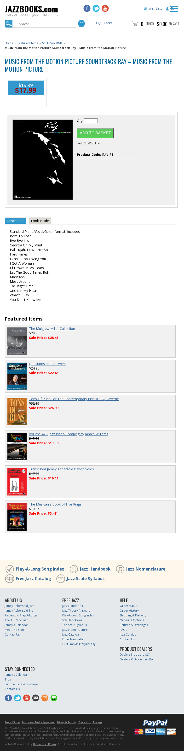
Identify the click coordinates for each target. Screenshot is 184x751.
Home (9, 43)
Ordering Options (132, 620)
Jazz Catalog (70, 634)
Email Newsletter (73, 639)
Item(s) (149, 23)
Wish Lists (155, 8)
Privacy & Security (66, 722)
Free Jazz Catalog (33, 578)
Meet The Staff (14, 630)
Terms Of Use (12, 722)
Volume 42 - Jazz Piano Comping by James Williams (68, 434)
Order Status (128, 606)
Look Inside (40, 220)
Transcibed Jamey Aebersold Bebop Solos (61, 469)
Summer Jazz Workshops (21, 684)
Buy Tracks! (103, 23)
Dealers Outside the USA (136, 659)
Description (15, 220)
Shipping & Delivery (133, 615)
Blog (8, 679)
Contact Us (12, 634)
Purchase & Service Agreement (38, 722)
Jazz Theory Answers (76, 611)
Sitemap (97, 722)
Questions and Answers (47, 363)
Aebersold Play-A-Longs (21, 615)
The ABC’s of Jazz (16, 620)
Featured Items (27, 43)
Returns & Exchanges (134, 625)
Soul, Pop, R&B (52, 43)
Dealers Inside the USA (135, 655)
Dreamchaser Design (44, 744)
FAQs (123, 630)
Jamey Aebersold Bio (19, 611)
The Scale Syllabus (74, 625)
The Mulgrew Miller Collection (52, 328)
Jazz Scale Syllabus (85, 578)
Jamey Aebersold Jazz (19, 606)
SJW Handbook (72, 620)
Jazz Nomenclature (145, 569)
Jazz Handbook (95, 569)
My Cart (174, 23)
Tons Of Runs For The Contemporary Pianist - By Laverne (74, 399)
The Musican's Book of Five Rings (55, 504)
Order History (129, 611)
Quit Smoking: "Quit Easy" (79, 644)
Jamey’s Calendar (16, 625)
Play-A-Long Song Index (40, 569)
